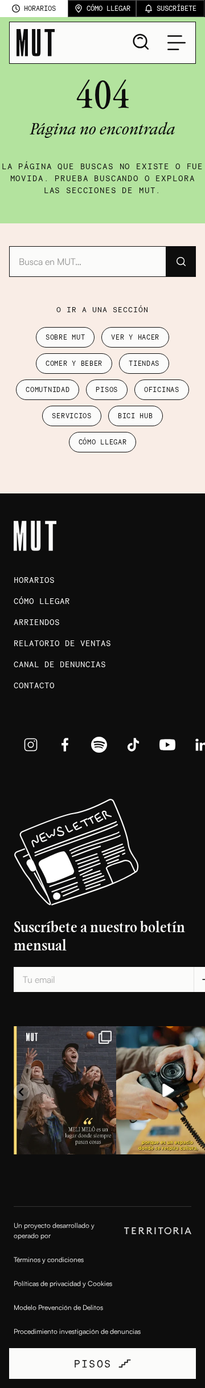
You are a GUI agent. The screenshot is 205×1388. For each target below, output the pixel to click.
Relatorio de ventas (62, 643)
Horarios (34, 580)
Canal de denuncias (60, 664)
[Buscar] (180, 261)
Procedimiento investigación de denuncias (77, 1331)
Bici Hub (135, 415)
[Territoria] (157, 1231)
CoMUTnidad (47, 389)
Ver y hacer (135, 337)
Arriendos (37, 622)
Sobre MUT (65, 337)
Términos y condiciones (49, 1259)
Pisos (107, 389)
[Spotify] (99, 745)
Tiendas (144, 363)
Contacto (34, 685)
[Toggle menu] (176, 43)
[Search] (141, 42)
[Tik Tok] (133, 745)
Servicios (71, 415)
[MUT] (36, 42)
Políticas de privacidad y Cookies (63, 1283)
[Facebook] (65, 745)
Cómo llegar (103, 442)
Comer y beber (74, 363)
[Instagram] (31, 745)
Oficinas (161, 389)
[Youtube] (167, 745)
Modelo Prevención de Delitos (58, 1307)
